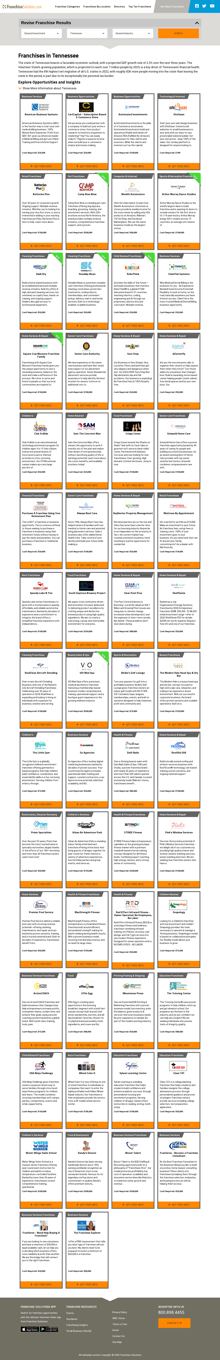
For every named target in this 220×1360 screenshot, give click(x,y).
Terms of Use (119, 1324)
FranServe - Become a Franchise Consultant (179, 1154)
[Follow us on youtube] (212, 6)
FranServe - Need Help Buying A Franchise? (41, 1234)
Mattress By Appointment (179, 513)
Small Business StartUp (79, 1331)
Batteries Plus (41, 194)
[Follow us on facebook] (197, 6)
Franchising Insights (77, 1325)
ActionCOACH (41, 993)
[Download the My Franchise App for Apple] (30, 1329)
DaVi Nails (133, 752)
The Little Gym (41, 752)
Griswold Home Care (179, 433)
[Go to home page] (22, 7)
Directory (119, 6)
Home (115, 1330)
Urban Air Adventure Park (87, 832)
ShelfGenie (178, 593)
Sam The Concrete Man (87, 433)
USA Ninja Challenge (41, 1073)
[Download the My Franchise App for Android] (49, 1329)
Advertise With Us (171, 1307)
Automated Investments (133, 114)
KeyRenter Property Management (133, 513)
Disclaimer (72, 1319)
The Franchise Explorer (87, 1233)
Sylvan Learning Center (133, 1073)
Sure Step (133, 354)
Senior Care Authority (87, 354)
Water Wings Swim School (41, 1153)
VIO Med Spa (87, 673)
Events (70, 1313)
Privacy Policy (119, 1312)
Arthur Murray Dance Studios (179, 194)
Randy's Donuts (87, 1153)
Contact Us (118, 1336)
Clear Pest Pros (133, 593)
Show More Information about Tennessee (49, 88)
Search (178, 33)
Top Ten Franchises (139, 6)
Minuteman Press (133, 993)
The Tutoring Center (179, 993)
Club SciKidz (41, 433)
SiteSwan (178, 114)
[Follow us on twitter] (204, 6)
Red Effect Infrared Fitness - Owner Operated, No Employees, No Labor (133, 915)
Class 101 (178, 1073)
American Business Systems (41, 114)
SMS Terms (118, 1318)
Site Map (117, 1342)
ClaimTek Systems (179, 274)
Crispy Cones (133, 433)
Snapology (179, 912)
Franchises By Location (96, 6)
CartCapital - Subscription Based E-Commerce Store (87, 115)
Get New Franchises (172, 6)
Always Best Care (87, 513)
